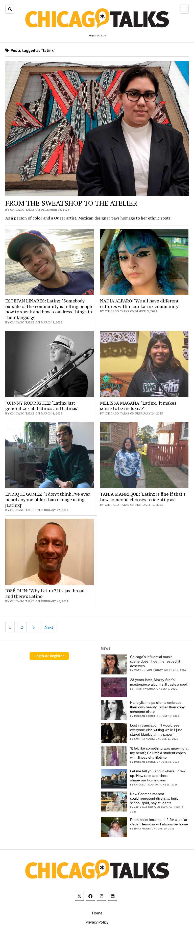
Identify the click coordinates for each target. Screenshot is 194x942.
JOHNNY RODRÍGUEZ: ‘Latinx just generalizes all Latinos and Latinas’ (41, 405)
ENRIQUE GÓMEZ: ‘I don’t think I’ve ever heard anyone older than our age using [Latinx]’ (47, 499)
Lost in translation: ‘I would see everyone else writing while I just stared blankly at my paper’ (156, 729)
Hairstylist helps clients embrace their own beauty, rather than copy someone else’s (157, 707)
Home (97, 912)
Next (48, 627)
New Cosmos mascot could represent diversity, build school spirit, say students (154, 798)
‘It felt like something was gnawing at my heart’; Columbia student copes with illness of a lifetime (159, 752)
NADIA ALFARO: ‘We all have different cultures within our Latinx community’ (140, 303)
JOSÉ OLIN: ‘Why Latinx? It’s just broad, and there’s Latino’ (45, 593)
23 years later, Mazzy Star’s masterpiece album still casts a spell (158, 682)
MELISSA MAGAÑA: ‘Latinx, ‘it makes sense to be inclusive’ (138, 405)
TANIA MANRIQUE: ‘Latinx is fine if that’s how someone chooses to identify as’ (142, 496)
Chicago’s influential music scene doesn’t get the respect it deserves (155, 661)
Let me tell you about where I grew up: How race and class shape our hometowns (157, 775)
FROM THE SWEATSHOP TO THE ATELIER (71, 203)
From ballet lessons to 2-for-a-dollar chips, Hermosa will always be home (159, 822)
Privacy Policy (97, 922)
